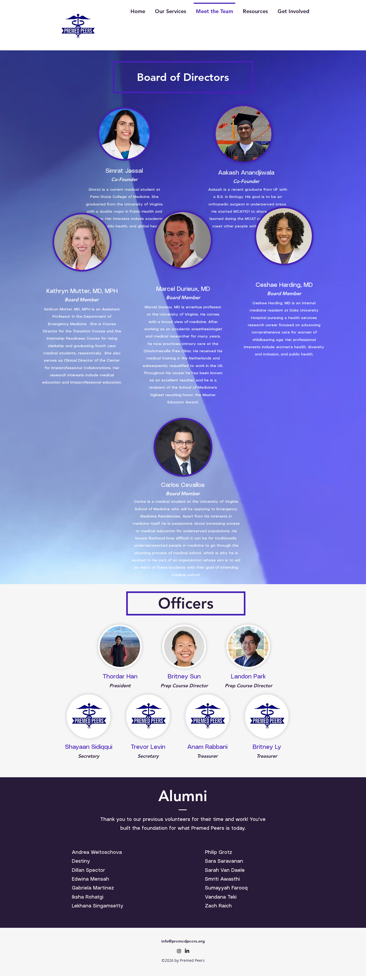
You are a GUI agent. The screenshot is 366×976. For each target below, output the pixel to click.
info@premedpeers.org (183, 941)
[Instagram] (179, 951)
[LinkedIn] (187, 951)
